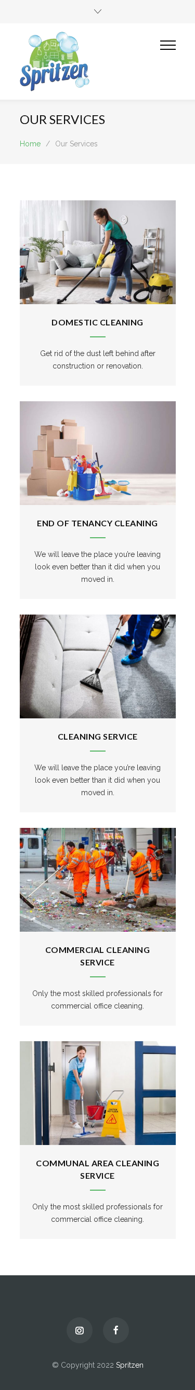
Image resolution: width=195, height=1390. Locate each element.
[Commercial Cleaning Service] (98, 880)
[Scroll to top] (177, 1372)
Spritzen (130, 1365)
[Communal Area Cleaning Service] (98, 1093)
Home (30, 144)
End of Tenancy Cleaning (97, 523)
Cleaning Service (98, 736)
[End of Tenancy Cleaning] (98, 453)
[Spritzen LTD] (90, 61)
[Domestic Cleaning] (98, 252)
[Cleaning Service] (98, 666)
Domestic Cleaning (97, 322)
